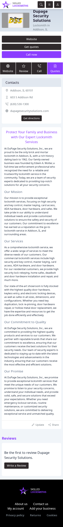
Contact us (40, 504)
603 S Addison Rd (21, 97)
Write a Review (16, 465)
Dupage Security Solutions (42, 16)
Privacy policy (15, 515)
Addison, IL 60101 (21, 90)
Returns (35, 515)
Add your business (43, 508)
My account (15, 508)
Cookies (52, 515)
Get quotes (31, 47)
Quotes (55, 71)
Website (31, 39)
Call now (31, 54)
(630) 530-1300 (19, 104)
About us (21, 504)
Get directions (31, 118)
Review (23, 71)
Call (39, 71)
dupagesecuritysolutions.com (29, 111)
